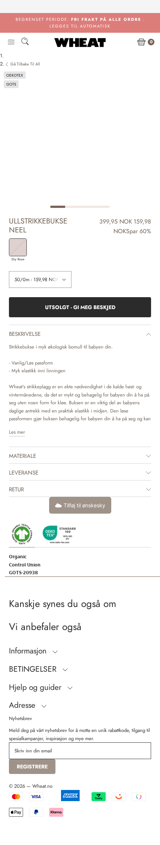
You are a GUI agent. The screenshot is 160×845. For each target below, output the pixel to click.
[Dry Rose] (18, 247)
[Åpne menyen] (11, 42)
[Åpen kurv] (141, 42)
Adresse (23, 705)
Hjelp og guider (36, 687)
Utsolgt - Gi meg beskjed (80, 307)
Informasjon (29, 650)
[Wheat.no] (80, 42)
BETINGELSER (34, 669)
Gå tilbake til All (25, 64)
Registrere (32, 766)
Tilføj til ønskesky (84, 505)
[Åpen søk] (24, 42)
